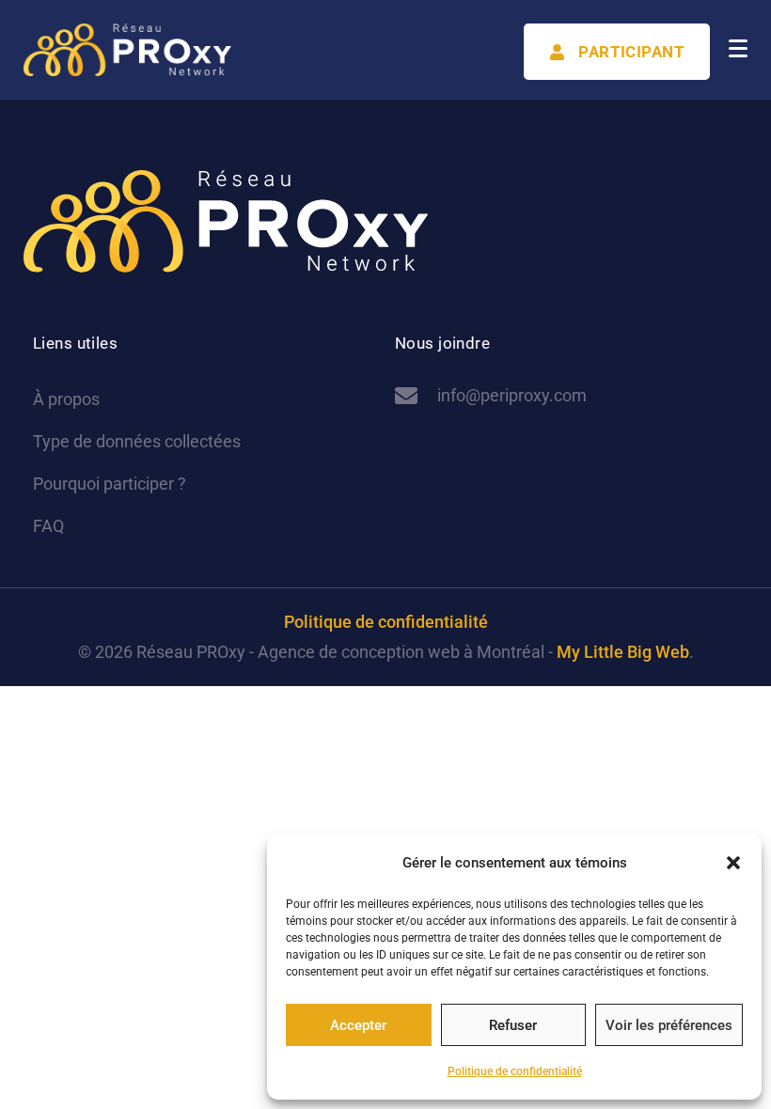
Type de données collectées (137, 441)
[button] (733, 862)
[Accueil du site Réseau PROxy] (127, 49)
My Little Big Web (623, 652)
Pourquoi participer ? (109, 483)
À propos (66, 399)
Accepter (358, 1025)
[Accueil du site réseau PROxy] (226, 221)
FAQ (48, 526)
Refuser (513, 1025)
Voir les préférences (669, 1025)
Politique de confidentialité (515, 1071)
